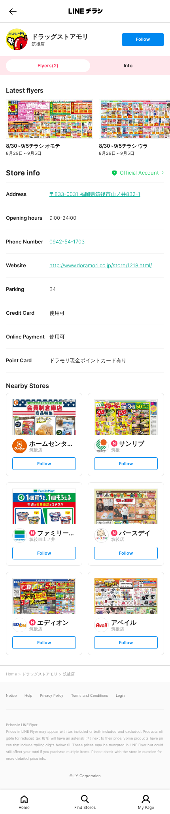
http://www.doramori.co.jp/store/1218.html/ (100, 265)
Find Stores (85, 807)
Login (120, 695)
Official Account (139, 172)
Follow (143, 41)
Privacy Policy (51, 695)
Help (28, 695)
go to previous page (13, 11)
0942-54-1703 (67, 241)
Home (24, 807)
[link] (17, 39)
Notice (11, 695)
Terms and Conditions (89, 695)
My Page (146, 807)
